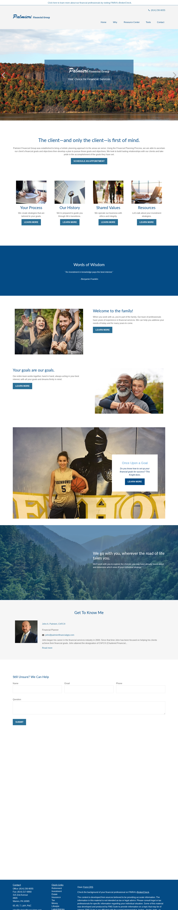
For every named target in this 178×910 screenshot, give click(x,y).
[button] (103, 22)
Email (67, 683)
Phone (119, 683)
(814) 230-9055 (158, 10)
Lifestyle (55, 906)
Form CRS (88, 887)
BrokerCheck (143, 892)
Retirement (57, 888)
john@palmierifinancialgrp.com (59, 635)
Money (55, 903)
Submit (19, 722)
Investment (57, 891)
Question (17, 699)
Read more (47, 648)
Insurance (56, 897)
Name (15, 683)
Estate (54, 894)
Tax (53, 900)
